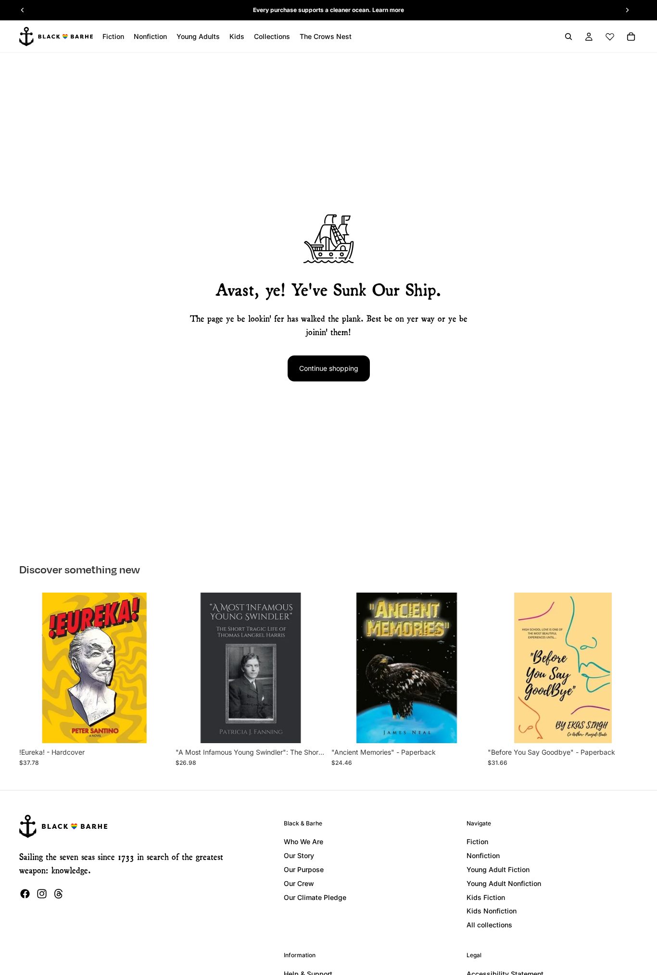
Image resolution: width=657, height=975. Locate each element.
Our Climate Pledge (315, 897)
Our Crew (299, 883)
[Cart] (631, 36)
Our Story (299, 855)
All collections (489, 925)
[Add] (155, 728)
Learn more (388, 9)
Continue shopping (328, 368)
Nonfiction (483, 855)
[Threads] (58, 893)
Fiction (477, 841)
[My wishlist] (609, 36)
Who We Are (303, 841)
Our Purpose (304, 869)
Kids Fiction (486, 897)
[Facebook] (25, 893)
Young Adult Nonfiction (504, 883)
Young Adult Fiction (498, 869)
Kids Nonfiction (492, 911)
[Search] (568, 36)
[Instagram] (42, 893)
